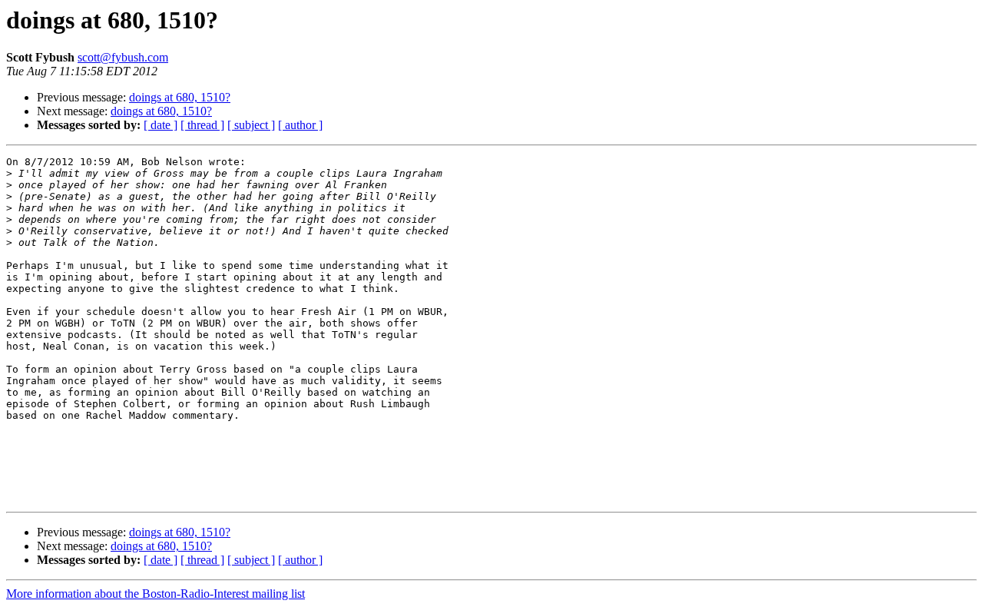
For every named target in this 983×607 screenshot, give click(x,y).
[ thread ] (202, 124)
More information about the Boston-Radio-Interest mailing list (155, 593)
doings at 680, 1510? (179, 97)
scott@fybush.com (123, 57)
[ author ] (300, 124)
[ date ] (160, 124)
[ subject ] (251, 124)
